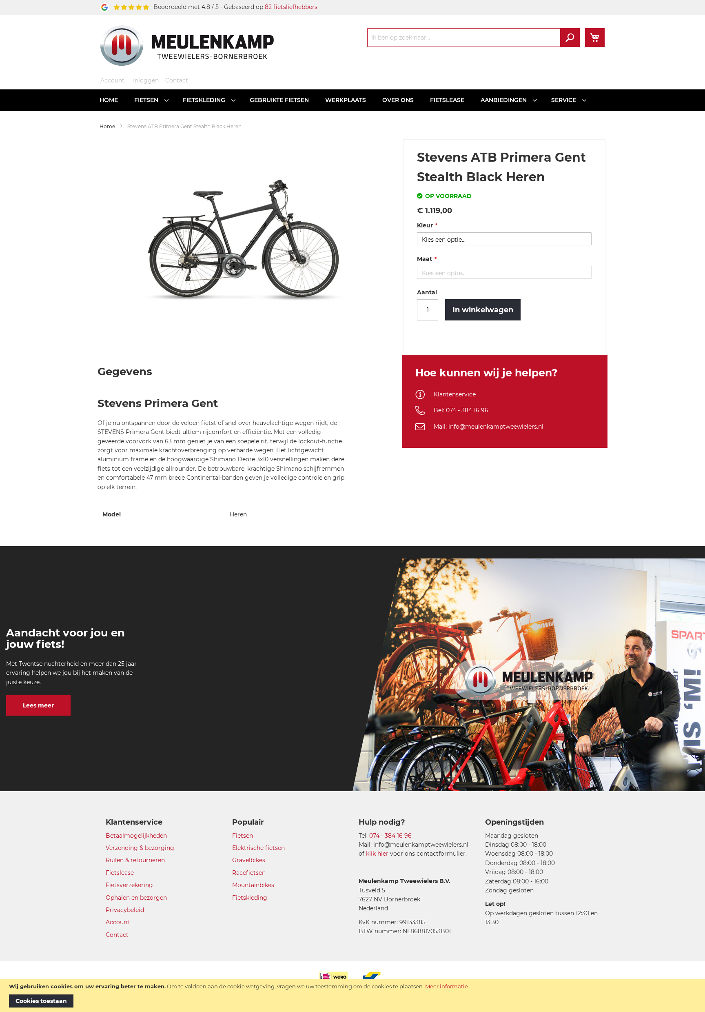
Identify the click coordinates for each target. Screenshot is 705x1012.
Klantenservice (455, 394)
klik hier (377, 853)
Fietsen (242, 835)
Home (107, 126)
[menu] (352, 100)
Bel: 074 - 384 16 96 (461, 410)
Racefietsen (249, 872)
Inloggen (146, 80)
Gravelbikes (248, 860)
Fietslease (120, 872)
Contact (176, 80)
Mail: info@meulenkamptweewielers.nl (488, 426)
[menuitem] (108, 100)
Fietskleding (249, 897)
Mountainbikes (253, 885)
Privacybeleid (125, 910)
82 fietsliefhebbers (291, 7)
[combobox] (473, 37)
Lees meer (38, 705)
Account (112, 80)
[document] (352, 995)
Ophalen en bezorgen (136, 897)
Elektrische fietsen (258, 848)
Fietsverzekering (129, 885)
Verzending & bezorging (140, 848)
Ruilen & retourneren (135, 860)
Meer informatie (446, 986)
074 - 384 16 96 (390, 835)
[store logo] (187, 45)
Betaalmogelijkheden (136, 835)
